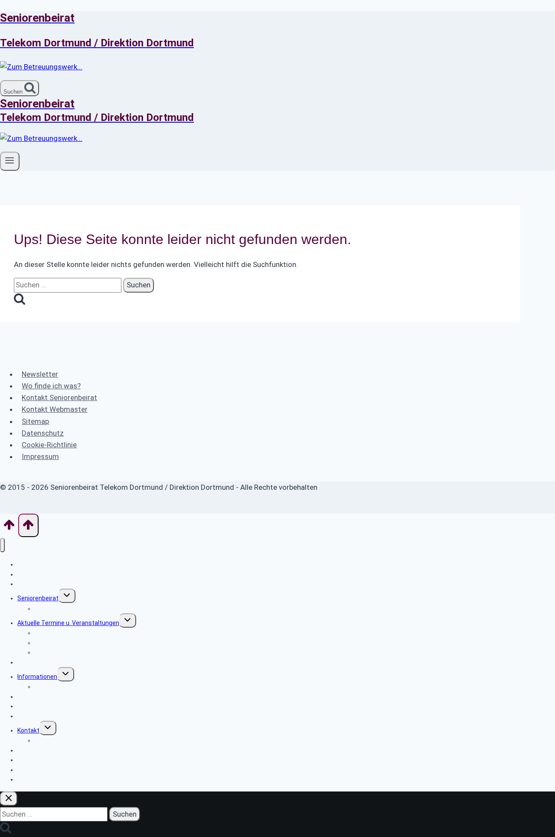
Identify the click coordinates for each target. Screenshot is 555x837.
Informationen (37, 676)
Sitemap (35, 421)
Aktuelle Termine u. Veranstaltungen (68, 622)
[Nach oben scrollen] (9, 527)
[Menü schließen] (2, 545)
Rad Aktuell (33, 662)
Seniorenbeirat (38, 598)
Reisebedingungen (60, 652)
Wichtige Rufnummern (66, 686)
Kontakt (28, 730)
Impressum (40, 456)
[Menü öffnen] (10, 161)
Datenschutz (43, 433)
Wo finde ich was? (51, 385)
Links (24, 716)
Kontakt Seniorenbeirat (59, 397)
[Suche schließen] (8, 798)
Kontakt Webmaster (55, 409)
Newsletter (40, 374)
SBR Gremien (53, 608)
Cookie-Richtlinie (49, 444)
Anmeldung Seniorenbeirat (54, 759)
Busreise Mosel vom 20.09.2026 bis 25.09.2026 (99, 642)
